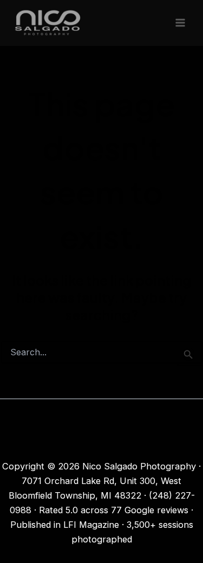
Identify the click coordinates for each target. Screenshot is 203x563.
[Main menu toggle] (180, 23)
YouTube (101, 446)
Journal (102, 417)
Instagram (102, 431)
